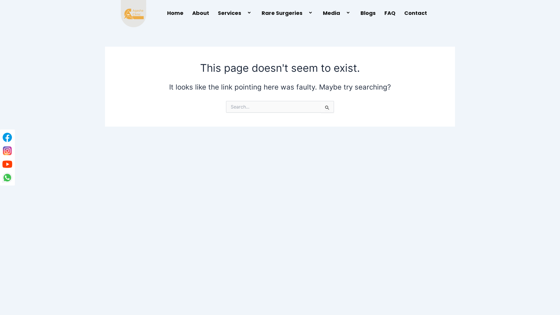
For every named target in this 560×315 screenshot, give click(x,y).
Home (175, 13)
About (200, 13)
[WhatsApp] (7, 177)
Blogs (368, 13)
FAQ (390, 13)
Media (331, 13)
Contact (415, 13)
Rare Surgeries (282, 13)
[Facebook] (7, 137)
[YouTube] (7, 164)
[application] (243, 13)
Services (229, 13)
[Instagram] (7, 151)
